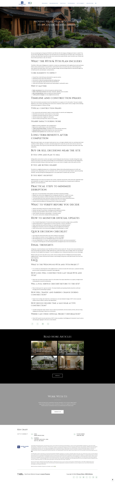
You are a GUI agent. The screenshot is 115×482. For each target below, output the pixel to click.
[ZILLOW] (96, 477)
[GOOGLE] (93, 477)
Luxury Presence (45, 474)
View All (57, 375)
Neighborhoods (54, 3)
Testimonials (71, 3)
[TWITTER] (87, 477)
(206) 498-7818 (89, 3)
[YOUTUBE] (83, 477)
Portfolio (63, 3)
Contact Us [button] (57, 411)
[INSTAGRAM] (77, 477)
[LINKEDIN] (80, 477)
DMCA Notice (89, 474)
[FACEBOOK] (74, 477)
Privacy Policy (80, 474)
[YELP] (90, 477)
